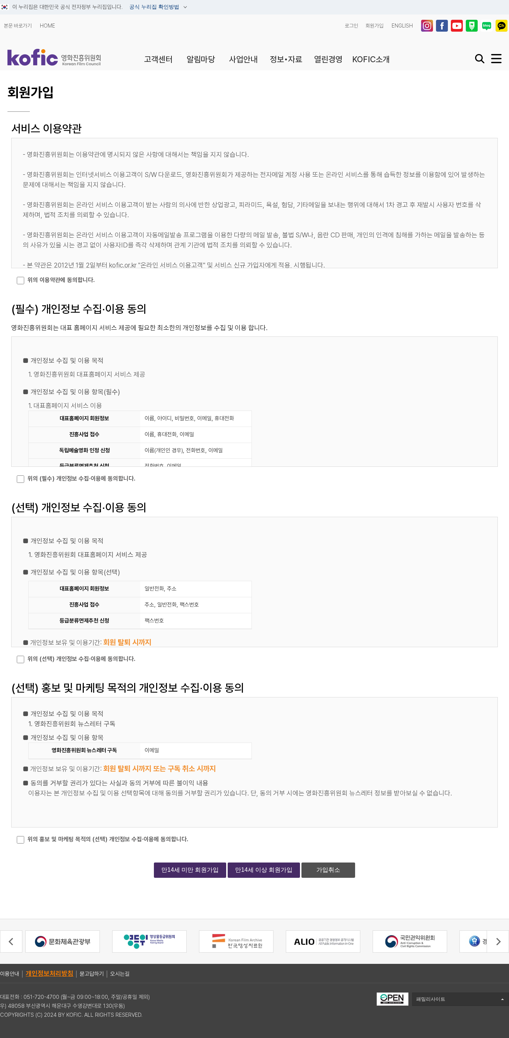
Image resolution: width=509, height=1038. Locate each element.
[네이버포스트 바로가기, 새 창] (472, 25)
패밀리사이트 (430, 999)
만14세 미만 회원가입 (190, 870)
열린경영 (328, 59)
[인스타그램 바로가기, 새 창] (427, 25)
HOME (47, 26)
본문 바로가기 (18, 26)
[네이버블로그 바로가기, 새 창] (487, 25)
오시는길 (120, 974)
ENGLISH (402, 26)
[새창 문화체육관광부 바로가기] (62, 941)
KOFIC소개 (371, 59)
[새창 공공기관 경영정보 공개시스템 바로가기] (323, 941)
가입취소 (328, 870)
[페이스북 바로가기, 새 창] (442, 25)
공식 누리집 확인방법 (155, 7)
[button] (11, 941)
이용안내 (9, 974)
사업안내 (243, 59)
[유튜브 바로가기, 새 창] (457, 25)
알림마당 (201, 59)
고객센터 (158, 59)
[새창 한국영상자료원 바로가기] (236, 941)
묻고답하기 (92, 974)
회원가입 (374, 26)
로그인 (351, 26)
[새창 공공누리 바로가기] (392, 998)
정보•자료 (286, 59)
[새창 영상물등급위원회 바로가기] (149, 941)
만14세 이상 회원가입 (264, 870)
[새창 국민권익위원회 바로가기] (410, 941)
